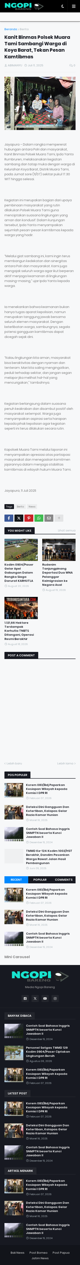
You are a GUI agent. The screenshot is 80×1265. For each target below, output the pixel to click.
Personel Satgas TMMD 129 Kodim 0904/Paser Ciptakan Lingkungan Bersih (48, 1052)
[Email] (48, 518)
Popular (39, 880)
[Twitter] (18, 518)
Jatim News (40, 1258)
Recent (16, 880)
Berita (24, 29)
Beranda (10, 29)
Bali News (17, 1253)
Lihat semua (67, 530)
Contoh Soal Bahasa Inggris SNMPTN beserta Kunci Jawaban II (48, 833)
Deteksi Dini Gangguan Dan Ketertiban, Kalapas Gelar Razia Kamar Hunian (47, 811)
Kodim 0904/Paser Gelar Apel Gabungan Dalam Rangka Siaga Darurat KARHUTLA (18, 573)
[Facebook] (8, 518)
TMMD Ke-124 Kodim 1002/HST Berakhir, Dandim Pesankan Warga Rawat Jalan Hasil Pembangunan (49, 857)
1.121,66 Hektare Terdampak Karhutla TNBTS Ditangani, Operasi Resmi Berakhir (19, 631)
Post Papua (61, 1253)
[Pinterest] (28, 518)
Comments (63, 880)
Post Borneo (39, 1253)
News (32, 506)
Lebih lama (65, 763)
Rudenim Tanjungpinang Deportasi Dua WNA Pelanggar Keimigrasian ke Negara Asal (57, 575)
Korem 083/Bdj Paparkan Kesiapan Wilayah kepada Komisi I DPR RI (46, 789)
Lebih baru (14, 763)
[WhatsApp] (38, 518)
